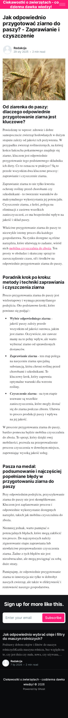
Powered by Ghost (34, 688)
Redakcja (20, 48)
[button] (62, 4)
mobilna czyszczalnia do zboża (30, 248)
